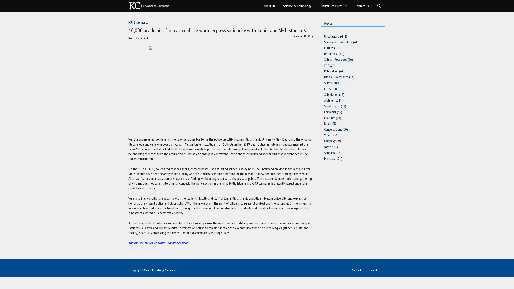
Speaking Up (332, 106)
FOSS (327, 88)
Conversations (333, 129)
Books (328, 123)
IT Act (328, 65)
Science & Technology (297, 6)
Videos (328, 135)
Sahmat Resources (335, 59)
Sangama (330, 152)
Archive (329, 100)
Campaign (330, 141)
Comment (330, 112)
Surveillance (332, 82)
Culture (328, 48)
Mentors (329, 158)
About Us (269, 6)
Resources (330, 53)
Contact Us (362, 6)
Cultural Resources (330, 6)
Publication (331, 71)
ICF (130, 22)
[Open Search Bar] (379, 6)
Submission (331, 94)
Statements (141, 22)
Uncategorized (333, 36)
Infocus (328, 146)
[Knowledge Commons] (149, 6)
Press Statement (138, 38)
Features (329, 117)
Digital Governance (336, 77)
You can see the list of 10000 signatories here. (158, 243)
